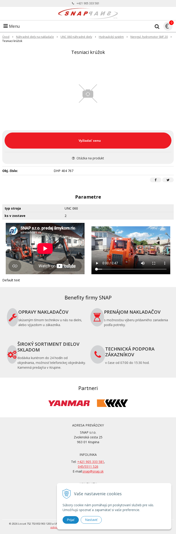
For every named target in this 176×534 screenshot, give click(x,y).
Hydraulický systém (111, 37)
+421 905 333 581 (88, 3)
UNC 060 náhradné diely (76, 37)
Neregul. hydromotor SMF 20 (149, 37)
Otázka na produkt (90, 158)
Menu (14, 26)
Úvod (5, 37)
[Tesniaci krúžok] (88, 93)
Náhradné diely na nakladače (35, 37)
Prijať (70, 520)
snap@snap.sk (93, 471)
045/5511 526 (88, 466)
